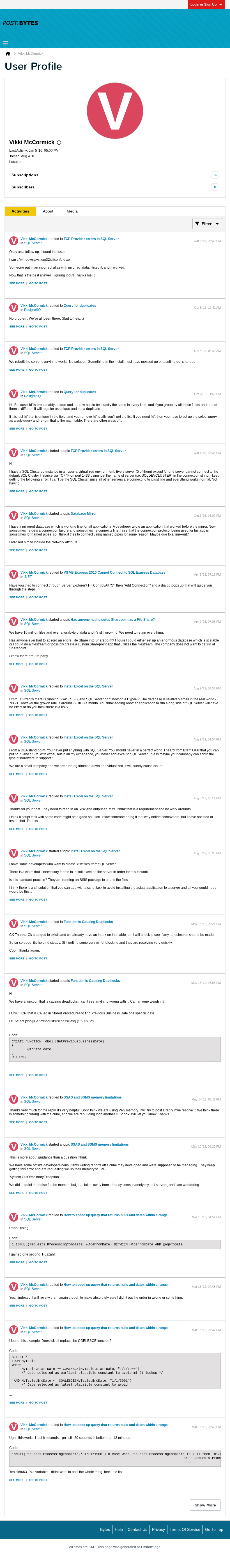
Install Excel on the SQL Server (88, 686)
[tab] (20, 211)
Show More (205, 1505)
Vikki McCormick (34, 239)
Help (119, 1529)
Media (72, 211)
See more (16, 283)
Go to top (214, 1529)
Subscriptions (25, 175)
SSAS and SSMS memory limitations (93, 1097)
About (48, 211)
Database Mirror (84, 514)
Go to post (38, 283)
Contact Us (137, 1529)
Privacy (158, 1529)
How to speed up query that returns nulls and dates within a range (116, 1215)
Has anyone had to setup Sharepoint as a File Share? (113, 620)
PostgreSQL (33, 310)
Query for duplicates (80, 306)
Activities (20, 211)
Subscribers (23, 187)
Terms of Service (185, 1529)
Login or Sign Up (203, 4)
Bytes (105, 1529)
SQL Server (33, 243)
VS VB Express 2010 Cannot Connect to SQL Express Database (114, 572)
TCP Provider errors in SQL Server (91, 239)
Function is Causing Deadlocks (88, 922)
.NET (28, 577)
